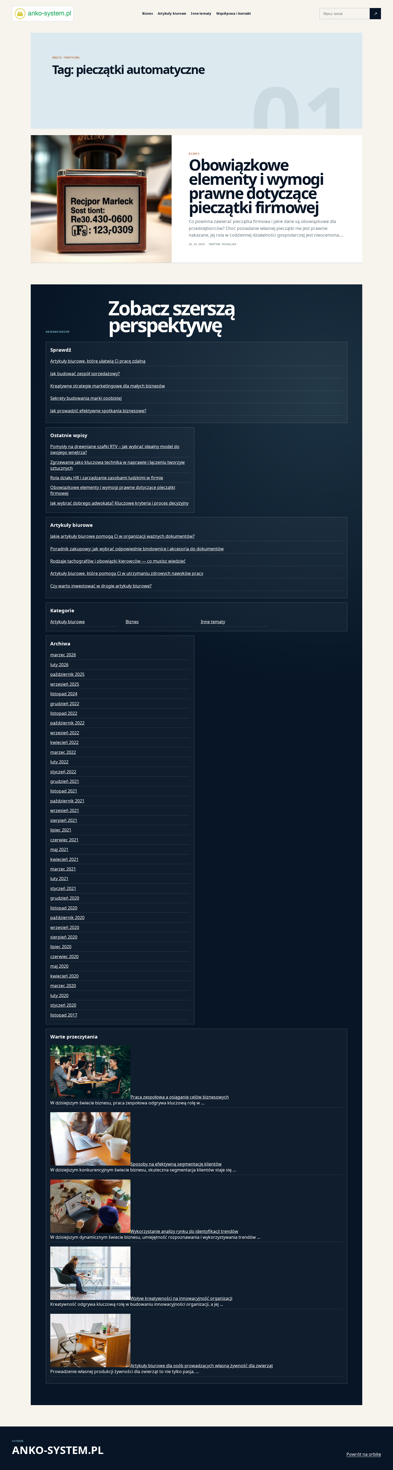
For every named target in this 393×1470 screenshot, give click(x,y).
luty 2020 (59, 995)
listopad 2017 (63, 1015)
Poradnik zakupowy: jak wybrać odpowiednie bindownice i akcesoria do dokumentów (137, 549)
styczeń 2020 (63, 1005)
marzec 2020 (63, 986)
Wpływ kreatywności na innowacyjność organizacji (181, 1298)
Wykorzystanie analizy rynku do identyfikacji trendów (184, 1231)
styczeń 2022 (63, 772)
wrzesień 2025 (64, 684)
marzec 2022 (63, 752)
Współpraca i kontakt (233, 13)
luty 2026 (59, 665)
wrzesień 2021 (64, 810)
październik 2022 (67, 723)
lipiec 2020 (60, 947)
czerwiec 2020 (64, 956)
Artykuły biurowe (172, 13)
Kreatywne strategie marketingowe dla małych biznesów (107, 386)
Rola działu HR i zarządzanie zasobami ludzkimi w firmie (106, 478)
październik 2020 (67, 917)
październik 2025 (67, 674)
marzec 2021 (63, 869)
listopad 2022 (63, 713)
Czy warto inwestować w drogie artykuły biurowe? (101, 586)
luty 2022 (59, 762)
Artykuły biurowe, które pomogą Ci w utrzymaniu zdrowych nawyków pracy (126, 573)
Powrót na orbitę (363, 1454)
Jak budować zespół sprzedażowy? (85, 374)
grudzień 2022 (64, 704)
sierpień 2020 (63, 937)
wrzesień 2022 (64, 733)
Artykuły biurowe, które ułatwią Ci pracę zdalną (97, 361)
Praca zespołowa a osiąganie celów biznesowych (179, 1097)
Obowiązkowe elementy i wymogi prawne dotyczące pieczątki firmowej (256, 186)
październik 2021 (67, 801)
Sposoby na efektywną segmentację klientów (176, 1164)
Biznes (147, 13)
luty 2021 (59, 878)
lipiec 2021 (60, 830)
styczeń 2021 (63, 888)
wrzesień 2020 (64, 927)
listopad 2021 (63, 791)
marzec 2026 (63, 655)
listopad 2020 (63, 908)
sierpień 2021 (63, 820)
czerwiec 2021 (64, 840)
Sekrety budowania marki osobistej (86, 398)
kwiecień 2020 (64, 976)
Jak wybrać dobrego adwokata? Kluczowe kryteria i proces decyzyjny (119, 503)
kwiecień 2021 (64, 859)
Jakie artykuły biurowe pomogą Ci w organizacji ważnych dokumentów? (122, 536)
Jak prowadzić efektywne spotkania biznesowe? (98, 411)
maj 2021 (59, 849)
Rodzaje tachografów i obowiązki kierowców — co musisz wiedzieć (118, 561)
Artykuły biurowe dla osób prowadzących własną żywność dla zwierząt (201, 1366)
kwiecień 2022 (64, 742)
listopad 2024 (63, 694)
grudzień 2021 (64, 781)
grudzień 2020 (64, 898)
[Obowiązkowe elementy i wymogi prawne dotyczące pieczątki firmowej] (101, 199)
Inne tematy (201, 13)
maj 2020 (59, 966)
